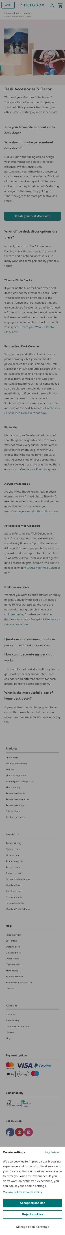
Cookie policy (12, 1192)
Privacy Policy (32, 1192)
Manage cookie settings (32, 1226)
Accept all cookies (32, 1203)
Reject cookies (32, 1214)
